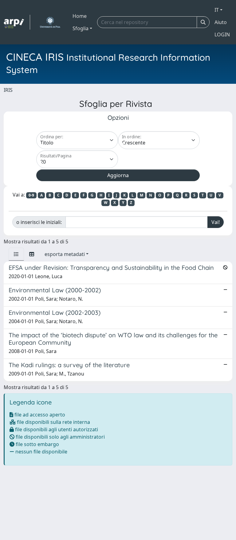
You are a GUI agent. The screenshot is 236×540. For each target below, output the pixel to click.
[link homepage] (17, 22)
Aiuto (220, 22)
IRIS (8, 90)
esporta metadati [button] (65, 254)
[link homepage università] (50, 22)
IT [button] (216, 9)
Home (80, 16)
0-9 (31, 195)
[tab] (16, 254)
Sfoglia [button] (80, 28)
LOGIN (222, 34)
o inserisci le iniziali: (39, 222)
